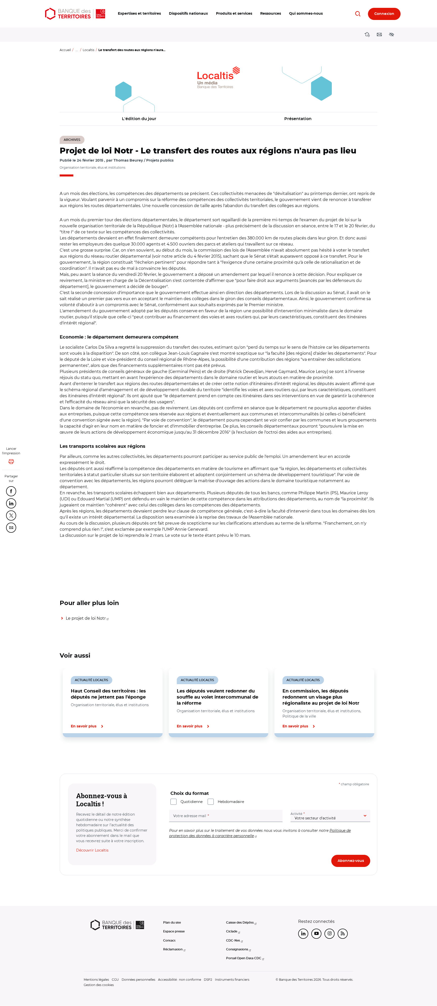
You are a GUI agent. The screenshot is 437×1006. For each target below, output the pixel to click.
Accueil (65, 50)
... (77, 50)
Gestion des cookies (99, 985)
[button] (139, 14)
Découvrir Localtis (92, 850)
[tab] (77, 754)
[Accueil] (75, 14)
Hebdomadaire (231, 801)
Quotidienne (192, 801)
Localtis (88, 50)
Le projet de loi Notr (86, 618)
